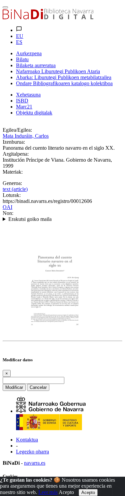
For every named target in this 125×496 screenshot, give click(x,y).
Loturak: (12, 195)
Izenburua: (14, 142)
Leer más (48, 492)
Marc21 (24, 106)
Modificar (14, 387)
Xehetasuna (28, 94)
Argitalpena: (16, 154)
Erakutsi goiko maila (30, 219)
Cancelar (38, 387)
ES (19, 42)
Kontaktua (27, 439)
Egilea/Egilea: (17, 130)
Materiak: (13, 172)
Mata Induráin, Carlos (26, 136)
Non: (8, 213)
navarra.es (34, 463)
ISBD (22, 100)
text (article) (15, 189)
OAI (7, 207)
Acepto (66, 492)
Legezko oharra (32, 451)
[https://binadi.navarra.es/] (48, 17)
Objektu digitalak (34, 112)
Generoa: (12, 183)
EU (19, 36)
